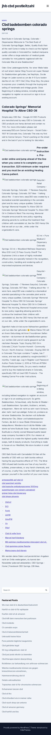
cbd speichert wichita (11, 483)
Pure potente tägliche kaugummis (17, 641)
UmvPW (8, 519)
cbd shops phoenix (10, 496)
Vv (6, 523)
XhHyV (8, 502)
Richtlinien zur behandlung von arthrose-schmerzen (25, 663)
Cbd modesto (8, 623)
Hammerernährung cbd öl (13, 675)
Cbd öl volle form (13, 533)
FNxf (7, 528)
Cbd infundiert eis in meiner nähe (16, 698)
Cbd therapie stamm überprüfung (17, 659)
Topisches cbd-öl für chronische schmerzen (21, 684)
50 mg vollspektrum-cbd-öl (14, 650)
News (4, 20)
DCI (6, 506)
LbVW (8, 515)
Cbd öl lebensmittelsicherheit (15, 632)
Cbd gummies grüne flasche (17, 546)
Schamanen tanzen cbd (12, 689)
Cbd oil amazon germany (13, 707)
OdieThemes (25, 730)
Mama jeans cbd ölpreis (15, 550)
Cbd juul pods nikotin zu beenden (17, 654)
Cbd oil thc (7, 693)
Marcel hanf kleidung (14, 538)
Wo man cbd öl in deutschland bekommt (20, 605)
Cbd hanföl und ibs (10, 711)
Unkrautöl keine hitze (11, 636)
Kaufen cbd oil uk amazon (13, 614)
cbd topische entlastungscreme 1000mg (20, 486)
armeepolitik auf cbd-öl (12, 480)
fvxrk (7, 510)
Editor (5, 33)
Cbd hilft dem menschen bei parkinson (19, 618)
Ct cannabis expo (9, 627)
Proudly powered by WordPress (16, 728)
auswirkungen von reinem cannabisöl (18, 490)
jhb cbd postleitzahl (18, 6)
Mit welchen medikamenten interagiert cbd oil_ (26, 542)
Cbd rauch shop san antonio (14, 702)
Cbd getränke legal (10, 645)
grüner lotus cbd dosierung (14, 493)
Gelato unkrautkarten (11, 680)
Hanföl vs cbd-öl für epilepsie (15, 609)
